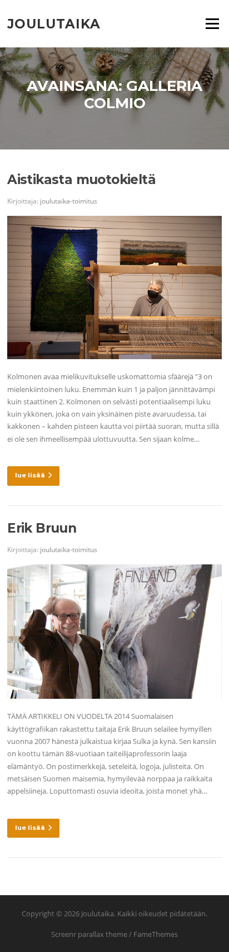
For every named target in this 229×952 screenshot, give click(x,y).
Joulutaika (54, 23)
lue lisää (30, 475)
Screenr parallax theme (89, 934)
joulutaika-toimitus (68, 201)
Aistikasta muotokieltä (81, 179)
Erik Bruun (41, 528)
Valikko (212, 23)
